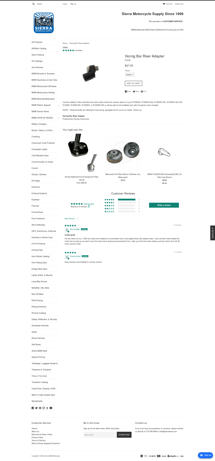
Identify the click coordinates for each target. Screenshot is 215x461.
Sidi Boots (36, 344)
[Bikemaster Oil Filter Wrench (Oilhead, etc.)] (123, 152)
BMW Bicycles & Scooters (43, 73)
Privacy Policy (37, 437)
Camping (36, 136)
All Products (37, 42)
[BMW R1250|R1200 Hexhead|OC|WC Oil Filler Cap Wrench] (164, 152)
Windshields (37, 401)
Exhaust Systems (39, 193)
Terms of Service (39, 440)
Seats (34, 331)
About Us (35, 431)
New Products (38, 54)
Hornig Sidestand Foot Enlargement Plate (81, 176)
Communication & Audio (42, 161)
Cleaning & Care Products (43, 142)
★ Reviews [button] (213, 232)
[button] (69, 50)
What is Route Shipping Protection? (46, 443)
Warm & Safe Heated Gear (43, 394)
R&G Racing (37, 300)
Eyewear (35, 199)
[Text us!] (205, 456)
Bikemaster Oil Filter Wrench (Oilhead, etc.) (123, 174)
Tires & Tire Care (39, 375)
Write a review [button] (163, 205)
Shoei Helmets (38, 338)
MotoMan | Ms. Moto (40, 287)
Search (34, 428)
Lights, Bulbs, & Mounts (42, 275)
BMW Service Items (40, 111)
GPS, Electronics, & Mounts (44, 231)
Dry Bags (36, 180)
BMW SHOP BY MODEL (45, 117)
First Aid (35, 205)
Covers (35, 168)
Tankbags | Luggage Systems (45, 363)
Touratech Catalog (40, 382)
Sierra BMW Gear (39, 350)
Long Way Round (39, 281)
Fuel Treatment (38, 218)
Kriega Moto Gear (39, 268)
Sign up (73, 4)
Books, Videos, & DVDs (42, 130)
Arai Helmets (37, 67)
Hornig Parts (37, 249)
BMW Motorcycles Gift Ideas (44, 86)
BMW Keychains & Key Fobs (44, 79)
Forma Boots (37, 212)
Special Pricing (38, 357)
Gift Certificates (38, 224)
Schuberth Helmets (40, 325)
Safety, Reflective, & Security (44, 319)
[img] (70, 225)
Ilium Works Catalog (40, 256)
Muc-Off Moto (37, 294)
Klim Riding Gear (39, 262)
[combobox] (49, 4)
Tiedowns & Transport (41, 369)
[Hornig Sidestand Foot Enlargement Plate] (81, 154)
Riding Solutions (39, 306)
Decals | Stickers (39, 174)
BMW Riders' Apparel (45, 105)
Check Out (179, 4)
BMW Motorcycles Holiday (43, 92)
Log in (65, 4)
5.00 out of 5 (89, 203)
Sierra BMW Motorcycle (52, 456)
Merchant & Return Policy (42, 434)
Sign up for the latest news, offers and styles (101, 428)
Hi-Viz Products (38, 243)
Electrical (36, 186)
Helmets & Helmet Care (42, 237)
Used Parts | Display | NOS (43, 388)
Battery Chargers (39, 124)
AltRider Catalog (39, 48)
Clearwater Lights (39, 149)
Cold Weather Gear (40, 155)
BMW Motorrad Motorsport (43, 98)
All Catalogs (37, 61)
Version (127, 70)
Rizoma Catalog (39, 312)
